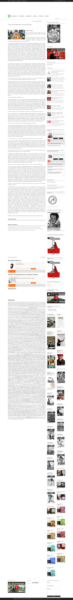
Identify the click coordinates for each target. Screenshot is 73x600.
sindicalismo (34, 410)
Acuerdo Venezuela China (39, 303)
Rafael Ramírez (36, 337)
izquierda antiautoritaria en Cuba (33, 388)
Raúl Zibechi (32, 338)
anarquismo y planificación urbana (32, 357)
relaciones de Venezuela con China (27, 405)
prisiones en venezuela (11, 402)
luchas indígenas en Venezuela (30, 393)
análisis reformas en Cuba (41, 363)
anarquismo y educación (23, 356)
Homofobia (38, 325)
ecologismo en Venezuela (40, 382)
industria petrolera (24, 386)
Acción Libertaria (32, 303)
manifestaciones (28, 394)
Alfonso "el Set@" (13, 305)
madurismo (20, 394)
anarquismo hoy (28, 354)
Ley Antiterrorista (20, 330)
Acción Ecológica (26, 303)
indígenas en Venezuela (36, 387)
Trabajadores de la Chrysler (19, 344)
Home (10, 0)
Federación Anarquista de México (15, 321)
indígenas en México (23, 387)
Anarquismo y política (29, 309)
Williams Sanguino (26, 347)
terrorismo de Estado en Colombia (20, 414)
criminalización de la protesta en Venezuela (24, 376)
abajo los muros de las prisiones (25, 348)
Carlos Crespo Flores (11, 314)
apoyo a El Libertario (23, 364)
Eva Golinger (35, 320)
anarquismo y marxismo (12, 357)
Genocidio (36, 323)
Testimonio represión (27, 343)
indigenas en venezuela (37, 385)
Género (16, 325)
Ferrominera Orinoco (35, 322)
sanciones (30, 409)
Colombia (23, 316)
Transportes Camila (18, 345)
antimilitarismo (33, 361)
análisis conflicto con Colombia (41, 362)
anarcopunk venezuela (18, 352)
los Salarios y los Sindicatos (39, 390)
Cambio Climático (22, 313)
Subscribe (24, 0)
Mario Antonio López (20, 331)
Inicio (16, 257)
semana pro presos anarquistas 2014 (14, 410)
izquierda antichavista (42, 388)
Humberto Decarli (11, 326)
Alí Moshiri (11, 306)
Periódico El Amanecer (34, 336)
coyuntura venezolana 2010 (24, 374)
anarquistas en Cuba (32, 359)
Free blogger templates (48, 598)
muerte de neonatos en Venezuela (29, 397)
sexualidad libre (25, 410)
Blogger (40, 21)
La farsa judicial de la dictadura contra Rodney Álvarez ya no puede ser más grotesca (57, 113)
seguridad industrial (42, 409)
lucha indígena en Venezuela (21, 391)
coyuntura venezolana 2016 (34, 375)
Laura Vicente (10, 330)
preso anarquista (20, 401)
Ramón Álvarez (28, 338)
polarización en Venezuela (34, 400)
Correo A (21, 317)
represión (23, 407)
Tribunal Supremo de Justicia (31, 345)
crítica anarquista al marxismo (33, 377)
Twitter (39, 345)
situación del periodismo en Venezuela (35, 411)
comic (16, 371)
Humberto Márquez (19, 326)
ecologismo (34, 382)
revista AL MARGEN (35, 408)
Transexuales (27, 344)
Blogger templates (42, 598)
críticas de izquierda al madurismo (17, 378)
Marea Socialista (13, 331)
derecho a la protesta (25, 380)
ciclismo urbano (23, 370)
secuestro (37, 409)
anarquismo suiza (43, 354)
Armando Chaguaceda (20, 311)
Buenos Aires (37, 312)
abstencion (36, 348)
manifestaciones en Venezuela (36, 394)
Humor (23, 326)
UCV (43, 345)
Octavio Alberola (36, 334)
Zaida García (44, 347)
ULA (44, 345)
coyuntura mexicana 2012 (15, 374)
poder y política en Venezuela (18, 400)
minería (44, 396)
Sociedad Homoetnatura (18, 342)
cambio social (26, 369)
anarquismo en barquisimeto (12, 354)
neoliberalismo (10, 398)
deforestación (36, 378)
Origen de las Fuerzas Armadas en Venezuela (16, 335)
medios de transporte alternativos (26, 396)
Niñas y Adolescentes (42, 333)
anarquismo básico (37, 352)
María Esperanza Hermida (28, 331)
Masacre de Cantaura (36, 331)
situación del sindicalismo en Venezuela (24, 412)
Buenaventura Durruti (31, 312)
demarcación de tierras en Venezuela (29, 379)
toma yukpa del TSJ (30, 414)
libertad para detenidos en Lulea (30, 390)
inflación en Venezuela (16, 388)
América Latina (33, 307)
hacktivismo (36, 384)
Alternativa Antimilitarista (31, 305)
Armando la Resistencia (38, 311)
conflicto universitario (11, 372)
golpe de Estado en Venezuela (28, 384)
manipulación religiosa (15, 395)
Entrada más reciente (11, 257)
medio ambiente (39, 395)
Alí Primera (15, 306)
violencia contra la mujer (27, 418)
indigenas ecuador (31, 385)
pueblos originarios (16, 404)
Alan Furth (13, 304)
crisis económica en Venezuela (21, 377)
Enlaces (47, 16)
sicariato (30, 410)
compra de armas (29, 371)
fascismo (9, 384)
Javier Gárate (15, 328)
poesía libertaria (27, 400)
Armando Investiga (32, 311)
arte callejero (20, 365)
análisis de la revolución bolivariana (25, 363)
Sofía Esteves (30, 342)
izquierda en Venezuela (12, 389)
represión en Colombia (36, 407)
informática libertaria (23, 388)
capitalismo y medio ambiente (34, 369)
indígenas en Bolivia (11, 387)
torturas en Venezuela (37, 414)
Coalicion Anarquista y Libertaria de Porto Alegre (39, 315)
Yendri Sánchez (39, 347)
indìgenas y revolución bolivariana (32, 386)
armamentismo (15, 365)
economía (9, 383)
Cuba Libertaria (38, 317)
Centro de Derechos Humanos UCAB (24, 315)
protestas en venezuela (17, 403)
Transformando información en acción (39, 344)
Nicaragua (31, 333)
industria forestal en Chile (16, 386)
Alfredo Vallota (24, 305)
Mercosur (39, 332)
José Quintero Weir (20, 329)
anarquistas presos (28, 360)
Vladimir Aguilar (15, 347)
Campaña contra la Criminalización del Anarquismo (33, 313)
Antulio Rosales (33, 310)
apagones (17, 364)
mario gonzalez (22, 395)
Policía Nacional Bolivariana (16, 337)
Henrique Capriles (25, 325)
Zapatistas (9, 348)
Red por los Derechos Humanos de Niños (38, 339)
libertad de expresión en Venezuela (19, 390)
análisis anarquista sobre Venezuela (21, 362)
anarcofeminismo (11, 352)
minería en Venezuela (11, 397)
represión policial (15, 408)
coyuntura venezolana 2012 (32, 374)
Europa (31, 320)
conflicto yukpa (18, 372)
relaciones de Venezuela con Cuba (14, 406)
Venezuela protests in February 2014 (36, 215)
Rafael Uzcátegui (27, 215)
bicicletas (35, 368)
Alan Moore (18, 304)
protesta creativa (31, 402)
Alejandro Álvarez (37, 304)
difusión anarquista (28, 382)
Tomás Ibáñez (12, 344)
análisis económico (34, 363)
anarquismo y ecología (14, 356)
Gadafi (31, 323)
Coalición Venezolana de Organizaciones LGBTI (14, 316)
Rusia (31, 340)
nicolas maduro (15, 398)
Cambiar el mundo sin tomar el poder (13, 313)
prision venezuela (43, 401)
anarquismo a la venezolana (28, 352)
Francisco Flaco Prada (14, 323)
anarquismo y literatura (31, 356)
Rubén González (27, 340)
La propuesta (22, 16)
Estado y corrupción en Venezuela (38, 319)
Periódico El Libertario (41, 336)
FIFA (44, 320)
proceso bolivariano (18, 402)
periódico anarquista (26, 399)
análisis (13, 362)
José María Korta (14, 329)
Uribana (13, 346)
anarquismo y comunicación (28, 355)
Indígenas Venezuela (28, 326)
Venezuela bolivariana (32, 346)
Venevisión (26, 346)
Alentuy (41, 304)
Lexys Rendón (15, 330)
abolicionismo (32, 348)
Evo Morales (39, 320)
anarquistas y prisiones (12, 361)
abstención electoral (42, 348)
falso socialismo (43, 383)
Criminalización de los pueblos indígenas (29, 317)
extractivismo (37, 383)
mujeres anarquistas (37, 397)
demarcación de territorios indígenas (17, 379)
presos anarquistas (26, 401)
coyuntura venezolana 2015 (24, 375)
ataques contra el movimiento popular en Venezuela (32, 367)
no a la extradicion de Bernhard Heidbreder (30, 398)
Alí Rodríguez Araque (21, 306)
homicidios (16, 385)
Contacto (19, 0)
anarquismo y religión (41, 357)
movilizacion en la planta (20, 397)
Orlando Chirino (25, 335)
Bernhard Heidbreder (24, 312)
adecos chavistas (24, 350)
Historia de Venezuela (32, 325)
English (22, 215)
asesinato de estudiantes (36, 365)
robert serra (10, 409)
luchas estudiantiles (21, 393)
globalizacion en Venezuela (19, 384)
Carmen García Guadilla (18, 314)
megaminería (33, 396)
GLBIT (29, 323)
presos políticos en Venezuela (35, 401)
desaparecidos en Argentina (41, 380)
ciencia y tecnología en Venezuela (39, 370)
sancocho (34, 409)
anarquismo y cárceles (37, 355)
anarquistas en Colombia (14, 359)
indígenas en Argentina (41, 386)
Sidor (17, 341)
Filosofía (40, 322)
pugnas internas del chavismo (24, 404)
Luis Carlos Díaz (29, 330)
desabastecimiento (32, 380)
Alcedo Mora (31, 304)
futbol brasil (13, 384)
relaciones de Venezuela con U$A (25, 406)
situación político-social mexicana (26, 413)
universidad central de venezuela (13, 417)
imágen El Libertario (25, 385)
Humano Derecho (42, 325)
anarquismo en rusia (20, 354)
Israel (44, 327)
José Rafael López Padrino (28, 329)
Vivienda (11, 347)
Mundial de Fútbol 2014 (23, 333)
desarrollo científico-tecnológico (33, 381)
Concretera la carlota (11, 317)
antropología (10, 362)
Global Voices (40, 323)
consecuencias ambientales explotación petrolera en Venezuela (34, 372)
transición (27, 415)
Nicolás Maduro (35, 333)
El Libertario (14, 16)
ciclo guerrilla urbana (30, 370)
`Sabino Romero (17, 348)
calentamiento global (20, 369)
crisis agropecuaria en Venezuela (38, 376)
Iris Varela (36, 327)
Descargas (41, 16)
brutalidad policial (14, 369)
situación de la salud (11, 411)
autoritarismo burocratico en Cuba (14, 368)
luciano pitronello (15, 394)
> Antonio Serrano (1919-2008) (52, 310)
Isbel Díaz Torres (41, 327)
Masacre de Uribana (35, 332)
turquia (39, 415)
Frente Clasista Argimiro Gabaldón (23, 323)
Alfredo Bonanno (19, 305)
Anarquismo (28, 16)
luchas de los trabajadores (31, 392)
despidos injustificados (15, 382)
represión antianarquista (29, 407)
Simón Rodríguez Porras (27, 341)
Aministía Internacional (38, 306)
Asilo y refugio (10, 312)
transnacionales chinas (33, 415)
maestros (23, 394)
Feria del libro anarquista (24, 322)
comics (18, 371)
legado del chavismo (42, 389)
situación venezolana (35, 413)
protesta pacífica (36, 402)
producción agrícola (25, 402)
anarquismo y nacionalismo (21, 357)
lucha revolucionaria (30, 391)
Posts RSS (53, 598)
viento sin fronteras (41, 417)
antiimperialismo (26, 361)
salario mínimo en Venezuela (24, 409)
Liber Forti (25, 330)
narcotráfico (43, 397)
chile (15, 370)
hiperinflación (40, 384)
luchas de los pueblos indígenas (21, 392)
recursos (42, 404)
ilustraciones (20, 385)
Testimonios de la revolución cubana (36, 343)
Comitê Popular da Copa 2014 (40, 316)
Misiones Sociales (11, 333)
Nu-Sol (9, 334)
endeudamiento (22, 383)
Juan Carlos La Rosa (36, 329)
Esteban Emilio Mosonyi (26, 320)
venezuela (28, 417)
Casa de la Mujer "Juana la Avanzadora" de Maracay (31, 314)
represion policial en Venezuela (16, 407)
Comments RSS (58, 598)
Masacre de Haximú (14, 332)
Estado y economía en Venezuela (15, 320)
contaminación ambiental (19, 373)
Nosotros (14, 0)
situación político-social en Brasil (36, 412)
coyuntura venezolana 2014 (16, 215)
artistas (31, 365)
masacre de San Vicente (32, 395)
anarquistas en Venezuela (20, 360)
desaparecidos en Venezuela (22, 381)
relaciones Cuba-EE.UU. (18, 405)
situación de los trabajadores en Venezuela (21, 411)
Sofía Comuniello (25, 342)
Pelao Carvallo (21, 336)
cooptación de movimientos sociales (29, 373)
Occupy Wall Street (30, 334)
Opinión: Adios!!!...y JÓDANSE (55, 105)
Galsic (34, 323)
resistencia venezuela (28, 408)
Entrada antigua (42, 257)
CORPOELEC (43, 312)
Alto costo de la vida (38, 305)
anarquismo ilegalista (36, 354)
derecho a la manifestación (16, 380)
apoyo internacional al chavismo (32, 364)
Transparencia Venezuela (11, 345)
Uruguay (15, 346)
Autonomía (15, 312)
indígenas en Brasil (17, 387)
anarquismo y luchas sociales (40, 356)
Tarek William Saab (21, 343)
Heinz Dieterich (19, 325)
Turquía (37, 345)
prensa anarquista (14, 401)
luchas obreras (37, 393)
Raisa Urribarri (10, 338)
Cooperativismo (17, 317)
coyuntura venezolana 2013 (41, 374)
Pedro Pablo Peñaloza (16, 336)
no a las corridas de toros (41, 398)
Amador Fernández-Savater (30, 306)
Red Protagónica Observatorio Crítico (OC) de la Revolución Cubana (19, 339)
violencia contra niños (35, 418)
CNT (40, 312)
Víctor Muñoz (21, 347)
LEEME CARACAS (43, 329)
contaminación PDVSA (11, 373)
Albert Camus (22, 304)
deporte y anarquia (39, 379)
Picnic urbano (10, 337)
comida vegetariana (23, 371)
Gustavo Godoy (43, 324)
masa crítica (27, 395)
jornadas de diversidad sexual (21, 389)
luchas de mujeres (15, 393)
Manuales (35, 16)
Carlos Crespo (43, 313)
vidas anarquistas (34, 417)
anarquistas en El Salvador (40, 359)
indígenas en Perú (29, 387)
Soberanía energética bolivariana (37, 341)
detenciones (22, 382)
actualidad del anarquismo (16, 350)
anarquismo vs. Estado (20, 355)
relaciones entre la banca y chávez (36, 406)
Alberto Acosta (26, 304)
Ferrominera (30, 322)
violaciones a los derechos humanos (17, 418)
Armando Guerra (26, 311)
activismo (9, 350)
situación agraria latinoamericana (41, 410)
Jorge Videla (28, 328)
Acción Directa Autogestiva (19, 303)
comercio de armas (11, 371)
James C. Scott (10, 328)
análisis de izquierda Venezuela (13, 363)
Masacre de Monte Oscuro (28, 332)
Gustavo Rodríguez (11, 325)
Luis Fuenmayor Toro (35, 330)
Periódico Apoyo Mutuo (27, 336)
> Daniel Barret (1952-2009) (52, 309)
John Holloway (19, 328)
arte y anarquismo (26, 365)
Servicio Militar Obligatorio (12, 341)
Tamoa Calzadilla (15, 343)
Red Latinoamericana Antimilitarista (40, 338)
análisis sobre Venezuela (12, 364)
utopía (19, 417)
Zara (12, 348)
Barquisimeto (19, 312)
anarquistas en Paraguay (11, 360)
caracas (40, 369)
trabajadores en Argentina (21, 415)
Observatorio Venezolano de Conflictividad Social (18, 334)
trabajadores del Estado (12, 415)
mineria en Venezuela (39, 396)
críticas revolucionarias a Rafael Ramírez (28, 378)
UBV (41, 345)
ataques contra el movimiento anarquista (17, 367)
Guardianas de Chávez (36, 324)
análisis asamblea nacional (31, 362)
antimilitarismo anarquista (41, 361)
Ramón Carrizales (14, 338)
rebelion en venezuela (37, 404)
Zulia (13, 348)
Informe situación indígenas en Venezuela (39, 326)
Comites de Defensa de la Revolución (30, 316)
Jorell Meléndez (24, 328)
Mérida (28, 333)
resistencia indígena (21, 408)
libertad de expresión (11, 390)
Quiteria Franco (31, 337)
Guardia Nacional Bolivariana (28, 324)
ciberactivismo (18, 370)
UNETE (9, 346)
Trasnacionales (23, 345)
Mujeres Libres (16, 333)
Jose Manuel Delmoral (40, 328)
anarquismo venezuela (12, 355)
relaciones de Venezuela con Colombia (39, 405)
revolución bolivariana (41, 408)
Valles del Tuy (19, 346)
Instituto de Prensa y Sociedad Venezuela (27, 327)
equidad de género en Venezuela (29, 383)
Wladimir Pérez (31, 347)
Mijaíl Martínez (43, 332)
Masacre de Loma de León (20, 332)
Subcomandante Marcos (36, 342)
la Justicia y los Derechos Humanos (32, 389)
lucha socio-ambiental (39, 391)
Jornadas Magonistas (33, 328)
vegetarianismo (23, 417)
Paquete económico (39, 335)
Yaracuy (35, 347)
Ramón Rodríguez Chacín (21, 338)
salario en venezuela (15, 409)
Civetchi (30, 315)
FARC (43, 320)
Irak (34, 327)
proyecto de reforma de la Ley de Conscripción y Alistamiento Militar (31, 403)
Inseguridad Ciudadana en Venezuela (14, 327)
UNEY (11, 346)
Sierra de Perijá (20, 341)
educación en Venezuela (15, 383)
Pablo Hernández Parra (32, 335)
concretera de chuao (42, 371)
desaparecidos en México (12, 381)
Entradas (49, 284)
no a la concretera (21, 398)
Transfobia (31, 344)
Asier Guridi (44, 311)
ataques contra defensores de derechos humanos (20, 366)
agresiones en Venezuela (31, 350)
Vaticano (23, 346)
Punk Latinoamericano (24, 337)
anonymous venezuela (19, 361)
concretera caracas (35, 371)
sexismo (21, 410)
